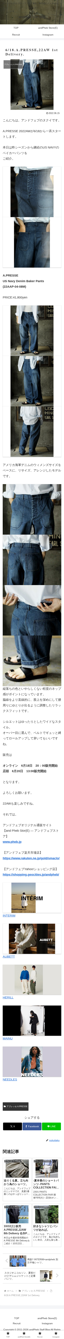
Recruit (16, 1323)
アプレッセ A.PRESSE (16, 1106)
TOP (16, 1318)
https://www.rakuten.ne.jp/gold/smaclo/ (31, 858)
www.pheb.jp (12, 842)
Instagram (47, 1323)
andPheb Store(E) (47, 1318)
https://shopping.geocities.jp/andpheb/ (31, 874)
